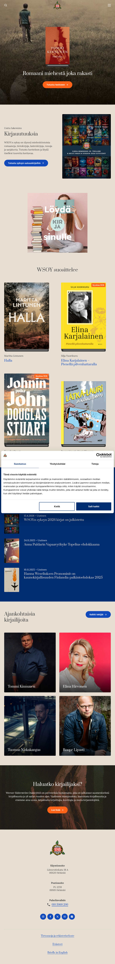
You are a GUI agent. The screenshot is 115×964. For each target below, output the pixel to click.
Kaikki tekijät (96, 614)
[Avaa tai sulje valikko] (109, 5)
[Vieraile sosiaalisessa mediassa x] (57, 917)
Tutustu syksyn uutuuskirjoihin (24, 163)
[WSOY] (58, 5)
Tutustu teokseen (56, 84)
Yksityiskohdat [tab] (57, 464)
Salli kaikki (93, 506)
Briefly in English (57, 952)
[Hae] (6, 5)
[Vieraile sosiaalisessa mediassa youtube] (65, 917)
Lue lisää (55, 809)
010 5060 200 (60, 904)
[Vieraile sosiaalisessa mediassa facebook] (50, 917)
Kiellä (57, 506)
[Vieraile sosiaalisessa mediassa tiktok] (72, 917)
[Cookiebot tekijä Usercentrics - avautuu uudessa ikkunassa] (98, 455)
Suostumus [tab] (20, 464)
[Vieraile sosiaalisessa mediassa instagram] (43, 917)
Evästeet (58, 944)
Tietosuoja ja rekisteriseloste (57, 936)
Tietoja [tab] (95, 464)
